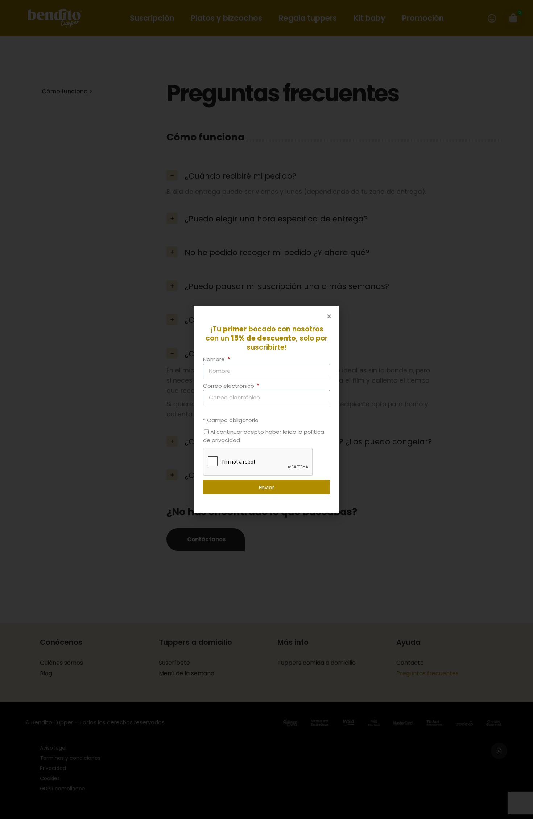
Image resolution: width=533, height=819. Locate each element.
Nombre (214, 359)
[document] (266, 409)
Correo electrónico (229, 386)
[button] (329, 316)
